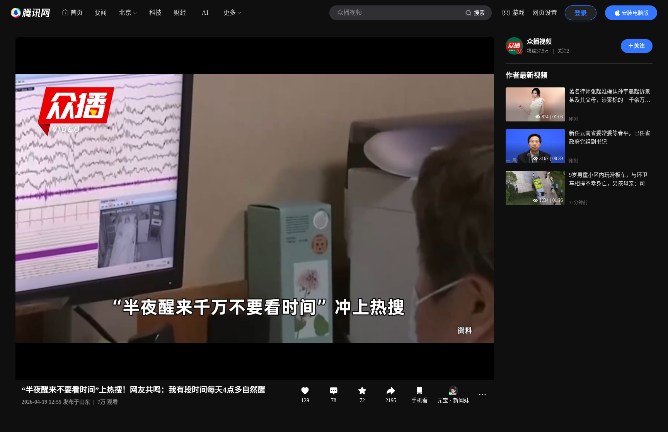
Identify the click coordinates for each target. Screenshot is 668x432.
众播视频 (539, 41)
